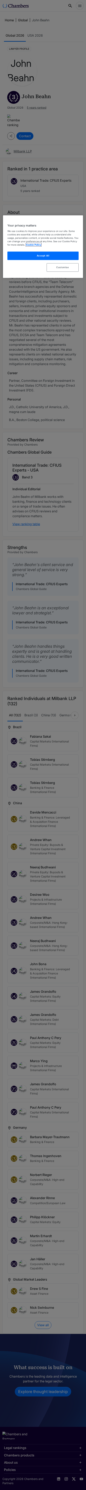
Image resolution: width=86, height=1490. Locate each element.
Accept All (43, 255)
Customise (62, 267)
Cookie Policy (33, 244)
